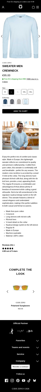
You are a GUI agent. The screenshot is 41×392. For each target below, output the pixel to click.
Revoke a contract (20, 367)
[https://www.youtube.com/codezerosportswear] (23, 380)
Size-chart (6, 106)
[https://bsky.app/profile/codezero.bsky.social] (34, 380)
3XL (30, 92)
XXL (24, 92)
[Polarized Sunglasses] (20, 288)
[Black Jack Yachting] (20, 331)
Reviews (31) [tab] (7, 245)
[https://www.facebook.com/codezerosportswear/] (6, 380)
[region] (20, 291)
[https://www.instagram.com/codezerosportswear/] (12, 380)
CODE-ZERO (7, 63)
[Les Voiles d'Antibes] (11, 331)
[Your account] (3, 7)
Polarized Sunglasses (20, 306)
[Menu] (37, 7)
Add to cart (21, 111)
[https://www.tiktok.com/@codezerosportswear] (29, 380)
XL (18, 92)
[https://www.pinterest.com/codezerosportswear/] (18, 380)
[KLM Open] (29, 331)
